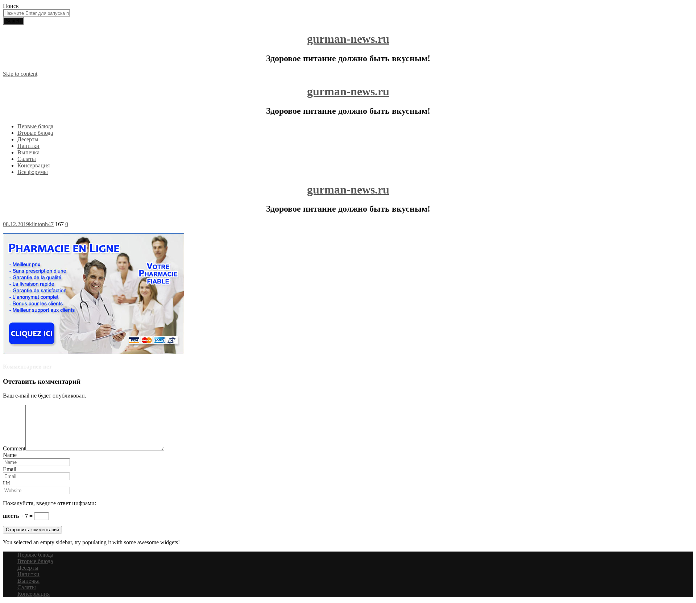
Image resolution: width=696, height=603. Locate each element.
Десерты (27, 139)
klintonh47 (41, 224)
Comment (14, 448)
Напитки (28, 146)
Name (10, 455)
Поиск (11, 6)
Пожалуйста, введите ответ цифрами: (49, 503)
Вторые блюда (35, 133)
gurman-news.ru (348, 38)
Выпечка (28, 152)
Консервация (33, 165)
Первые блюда (35, 126)
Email (9, 469)
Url (7, 483)
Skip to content (20, 74)
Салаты (26, 159)
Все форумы (32, 172)
